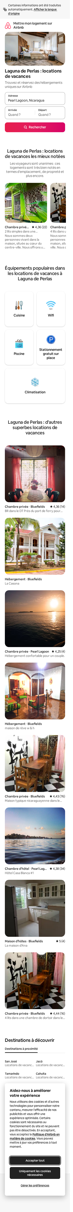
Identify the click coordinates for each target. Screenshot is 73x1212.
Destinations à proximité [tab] (21, 1049)
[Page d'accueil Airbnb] (8, 25)
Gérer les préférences (35, 1185)
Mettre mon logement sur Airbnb (32, 25)
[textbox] (20, 114)
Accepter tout (35, 1160)
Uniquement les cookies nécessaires (35, 1173)
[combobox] (35, 100)
